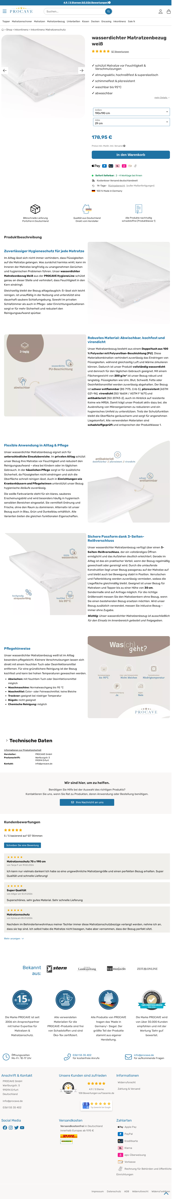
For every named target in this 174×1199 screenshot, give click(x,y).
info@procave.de (144, 1055)
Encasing (106, 21)
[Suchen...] (108, 11)
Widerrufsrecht (127, 1082)
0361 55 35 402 (82, 1055)
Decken (95, 21)
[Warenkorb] (169, 11)
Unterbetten (73, 21)
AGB (126, 1191)
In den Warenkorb (131, 155)
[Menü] (4, 11)
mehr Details (161, 97)
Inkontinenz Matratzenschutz (48, 29)
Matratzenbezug (56, 21)
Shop (9, 29)
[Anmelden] (160, 11)
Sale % (131, 21)
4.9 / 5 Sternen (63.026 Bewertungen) (86, 2)
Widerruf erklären (161, 1191)
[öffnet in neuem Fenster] (96, 1105)
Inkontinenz (119, 21)
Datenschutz (114, 1191)
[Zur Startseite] (21, 10)
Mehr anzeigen (12, 938)
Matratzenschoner (22, 21)
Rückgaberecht (116, 185)
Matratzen (39, 21)
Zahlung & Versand (129, 1088)
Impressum (98, 1191)
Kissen (85, 21)
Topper (6, 21)
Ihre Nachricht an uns (89, 802)
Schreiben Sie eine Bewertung (22, 845)
